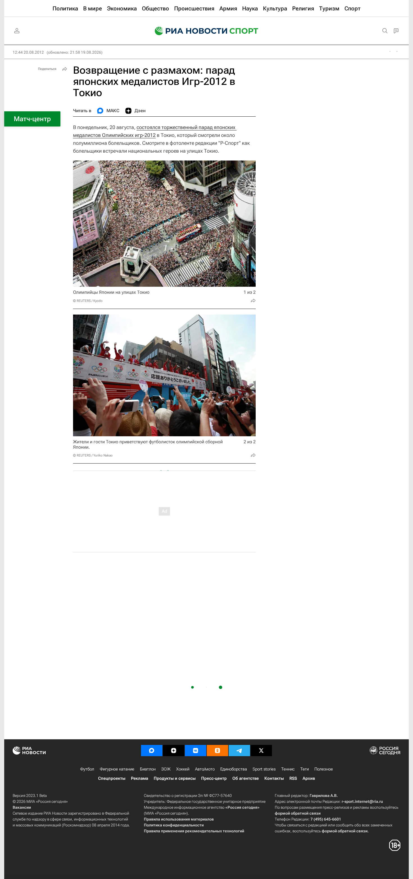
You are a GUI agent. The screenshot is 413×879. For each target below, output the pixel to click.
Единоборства (233, 769)
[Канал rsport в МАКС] (151, 750)
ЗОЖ (166, 769)
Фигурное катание (117, 769)
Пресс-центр (214, 778)
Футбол (87, 769)
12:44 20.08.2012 (28, 52)
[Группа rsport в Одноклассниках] (217, 750)
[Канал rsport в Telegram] (239, 750)
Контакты (274, 778)
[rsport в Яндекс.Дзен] (173, 750)
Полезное (323, 769)
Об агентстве (245, 778)
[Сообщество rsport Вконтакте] (195, 750)
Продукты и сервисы (175, 778)
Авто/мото (205, 769)
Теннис (288, 769)
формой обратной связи (298, 813)
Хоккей (182, 769)
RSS (293, 778)
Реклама (139, 778)
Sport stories (264, 769)
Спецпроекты (111, 778)
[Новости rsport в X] (261, 750)
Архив (309, 778)
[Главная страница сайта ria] (187, 31)
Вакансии (22, 807)
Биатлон (148, 769)
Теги (304, 769)
